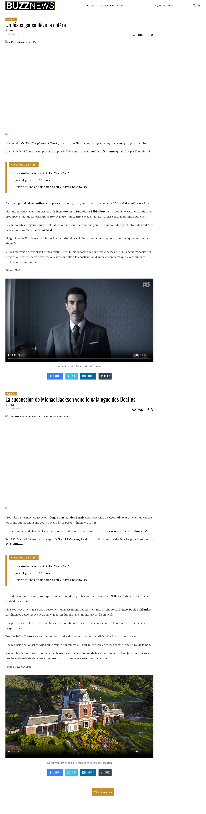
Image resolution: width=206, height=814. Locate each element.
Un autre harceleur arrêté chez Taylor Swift (42, 173)
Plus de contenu (103, 792)
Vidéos (120, 5)
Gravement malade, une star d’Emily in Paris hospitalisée (51, 187)
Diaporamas (107, 5)
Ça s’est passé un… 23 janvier (33, 180)
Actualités (93, 5)
